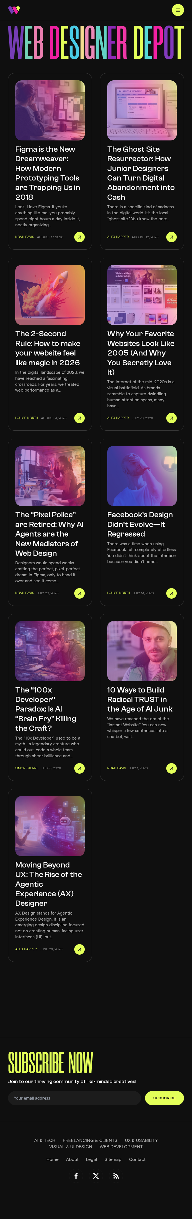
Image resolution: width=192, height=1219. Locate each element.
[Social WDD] (76, 1176)
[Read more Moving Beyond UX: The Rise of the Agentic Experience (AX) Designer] (79, 949)
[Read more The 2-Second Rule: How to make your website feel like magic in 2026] (79, 418)
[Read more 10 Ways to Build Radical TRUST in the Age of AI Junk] (171, 768)
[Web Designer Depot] (14, 10)
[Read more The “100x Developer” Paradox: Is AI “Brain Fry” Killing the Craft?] (79, 768)
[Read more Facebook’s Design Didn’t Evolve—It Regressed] (171, 593)
